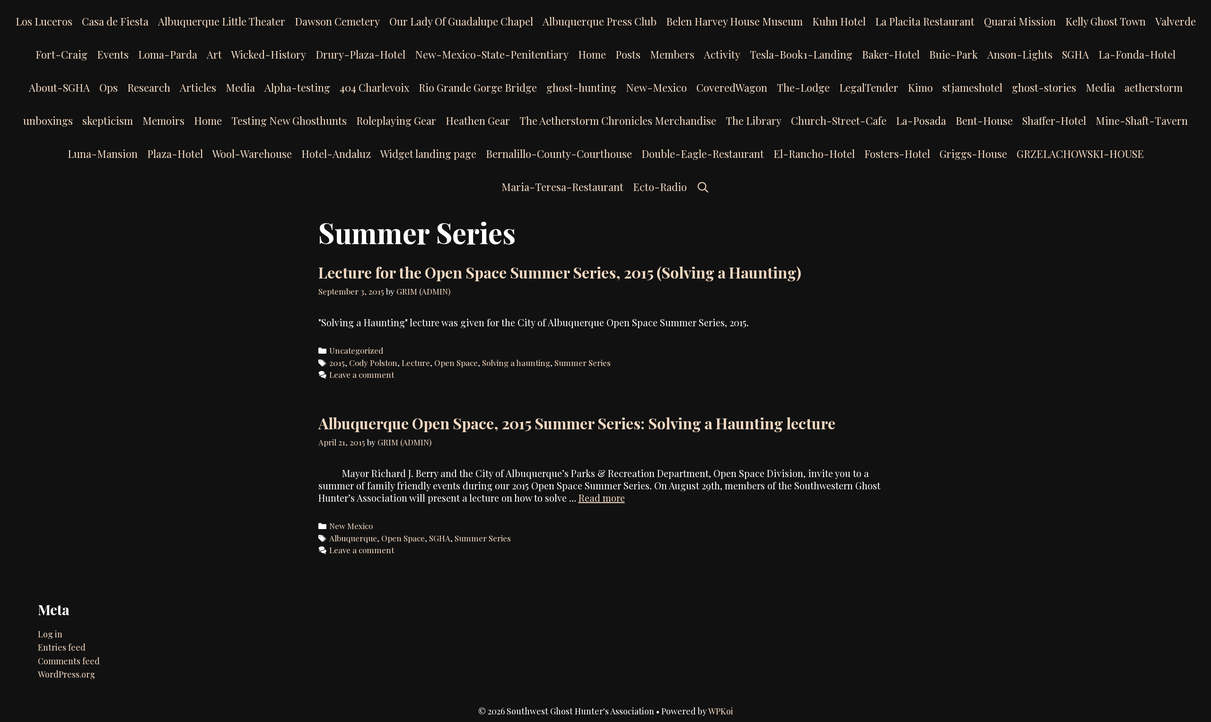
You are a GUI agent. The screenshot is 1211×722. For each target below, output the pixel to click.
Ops (108, 87)
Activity (722, 54)
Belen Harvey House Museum (734, 21)
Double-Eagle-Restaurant (702, 154)
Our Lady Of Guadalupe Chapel (461, 21)
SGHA (1075, 54)
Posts (628, 54)
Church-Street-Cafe (838, 120)
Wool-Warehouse (252, 154)
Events (113, 54)
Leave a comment (361, 374)
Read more (602, 497)
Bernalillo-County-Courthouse (559, 154)
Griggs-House (973, 154)
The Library (753, 120)
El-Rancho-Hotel (814, 154)
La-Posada (921, 120)
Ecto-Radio (660, 187)
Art (214, 54)
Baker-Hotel (891, 54)
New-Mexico (656, 87)
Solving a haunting (516, 362)
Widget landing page (428, 154)
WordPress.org (66, 674)
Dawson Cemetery (337, 21)
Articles (198, 87)
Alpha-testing (297, 87)
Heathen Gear (478, 120)
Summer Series (582, 362)
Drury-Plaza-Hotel (360, 54)
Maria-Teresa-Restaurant (562, 187)
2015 (337, 362)
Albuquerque (353, 538)
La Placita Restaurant (924, 21)
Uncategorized (356, 350)
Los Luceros (44, 21)
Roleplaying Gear (396, 120)
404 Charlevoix (374, 87)
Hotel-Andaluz (336, 154)
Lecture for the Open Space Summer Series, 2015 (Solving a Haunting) (559, 272)
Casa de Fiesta (115, 21)
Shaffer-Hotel (1054, 120)
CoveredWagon (731, 87)
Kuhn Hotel (839, 21)
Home (592, 54)
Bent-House (984, 120)
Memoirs (163, 120)
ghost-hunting (581, 87)
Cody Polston (373, 362)
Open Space (456, 362)
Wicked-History (268, 54)
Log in (50, 634)
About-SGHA (59, 87)
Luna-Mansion (103, 154)
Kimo (920, 87)
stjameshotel (972, 87)
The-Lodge (803, 87)
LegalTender (868, 87)
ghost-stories (1044, 87)
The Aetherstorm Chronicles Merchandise (617, 120)
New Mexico (351, 526)
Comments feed (69, 661)
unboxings (48, 120)
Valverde (1175, 21)
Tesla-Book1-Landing (801, 54)
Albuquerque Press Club (600, 21)
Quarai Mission (1020, 21)
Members (672, 54)
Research (148, 87)
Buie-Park (953, 54)
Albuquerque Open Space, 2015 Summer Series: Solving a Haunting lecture (576, 423)
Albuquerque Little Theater (221, 21)
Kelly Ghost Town (1105, 21)
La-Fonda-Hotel (1137, 54)
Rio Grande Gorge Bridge (478, 87)
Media (240, 87)
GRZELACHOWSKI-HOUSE (1080, 154)
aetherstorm (1153, 87)
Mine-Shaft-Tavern (1142, 120)
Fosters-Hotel (897, 154)
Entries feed (62, 647)
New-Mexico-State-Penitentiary (492, 54)
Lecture (416, 362)
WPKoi (720, 711)
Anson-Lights (1020, 54)
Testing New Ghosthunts (289, 120)
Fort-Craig (61, 54)
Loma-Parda (167, 54)
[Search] (703, 186)
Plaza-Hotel (175, 154)
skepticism (107, 120)
